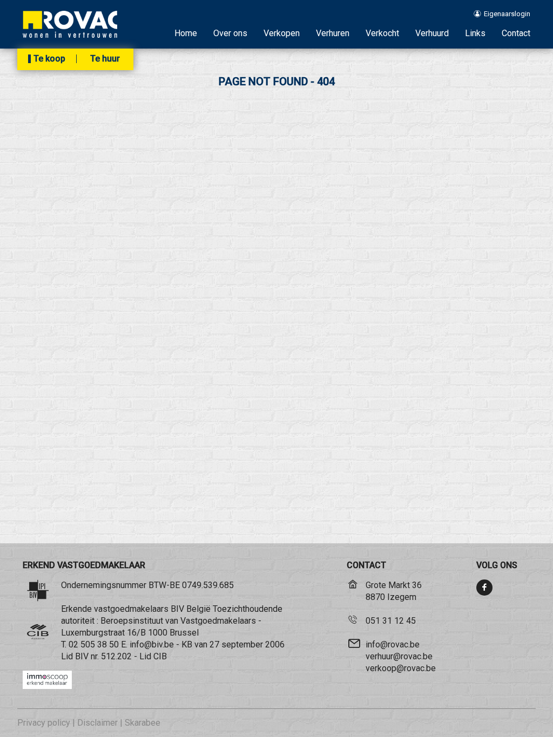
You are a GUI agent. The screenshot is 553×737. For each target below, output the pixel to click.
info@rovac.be (393, 644)
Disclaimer (97, 723)
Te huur (105, 58)
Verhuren (332, 33)
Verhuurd (432, 33)
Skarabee (142, 723)
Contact (516, 33)
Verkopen (282, 33)
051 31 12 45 (391, 621)
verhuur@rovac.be (399, 656)
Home (185, 33)
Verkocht (382, 33)
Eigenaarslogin (506, 14)
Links (475, 33)
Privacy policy (43, 723)
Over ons (230, 33)
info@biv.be (152, 644)
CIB (160, 656)
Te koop (49, 58)
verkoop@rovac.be (401, 668)
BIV (82, 656)
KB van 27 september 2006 (233, 644)
